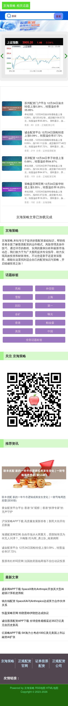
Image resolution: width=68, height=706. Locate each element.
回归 (17, 305)
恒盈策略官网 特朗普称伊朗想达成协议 (25, 613)
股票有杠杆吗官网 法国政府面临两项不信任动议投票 (33, 561)
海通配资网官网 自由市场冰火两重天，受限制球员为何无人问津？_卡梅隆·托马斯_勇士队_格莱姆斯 (33, 536)
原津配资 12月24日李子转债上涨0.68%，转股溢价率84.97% (44, 159)
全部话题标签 (34, 340)
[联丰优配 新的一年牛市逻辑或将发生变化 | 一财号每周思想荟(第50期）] (34, 472)
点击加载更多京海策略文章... (34, 216)
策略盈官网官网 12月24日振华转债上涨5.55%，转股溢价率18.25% (44, 185)
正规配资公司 (58, 663)
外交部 (50, 288)
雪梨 (17, 297)
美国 (17, 331)
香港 (17, 322)
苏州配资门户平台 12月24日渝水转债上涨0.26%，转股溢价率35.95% (44, 106)
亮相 (17, 288)
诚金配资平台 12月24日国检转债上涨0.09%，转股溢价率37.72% (44, 133)
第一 (50, 305)
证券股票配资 (41, 663)
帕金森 (50, 322)
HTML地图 (52, 688)
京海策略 (7, 661)
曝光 (50, 314)
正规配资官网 (24, 663)
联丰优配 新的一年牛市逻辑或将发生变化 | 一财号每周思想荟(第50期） (34, 498)
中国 (50, 331)
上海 (50, 297)
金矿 (17, 314)
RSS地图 (40, 688)
